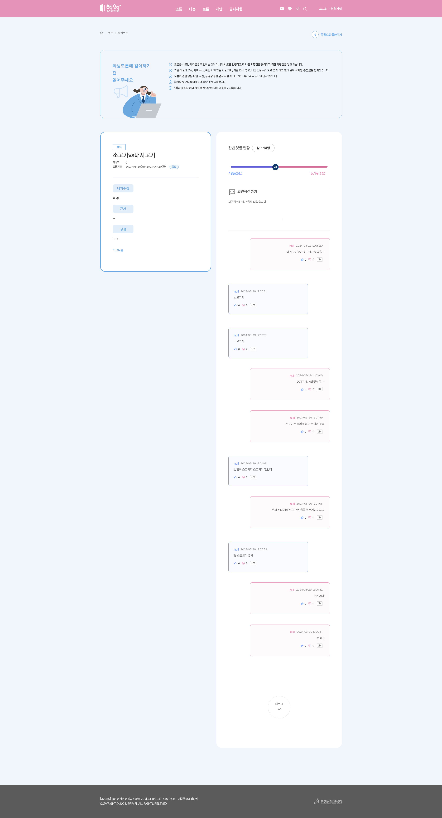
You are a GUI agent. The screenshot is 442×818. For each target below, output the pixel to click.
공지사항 (235, 9)
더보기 (279, 703)
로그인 (323, 8)
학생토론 (123, 32)
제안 (219, 9)
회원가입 (336, 8)
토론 (206, 9)
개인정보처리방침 (188, 798)
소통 (179, 9)
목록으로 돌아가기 (331, 34)
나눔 (192, 9)
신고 (320, 259)
